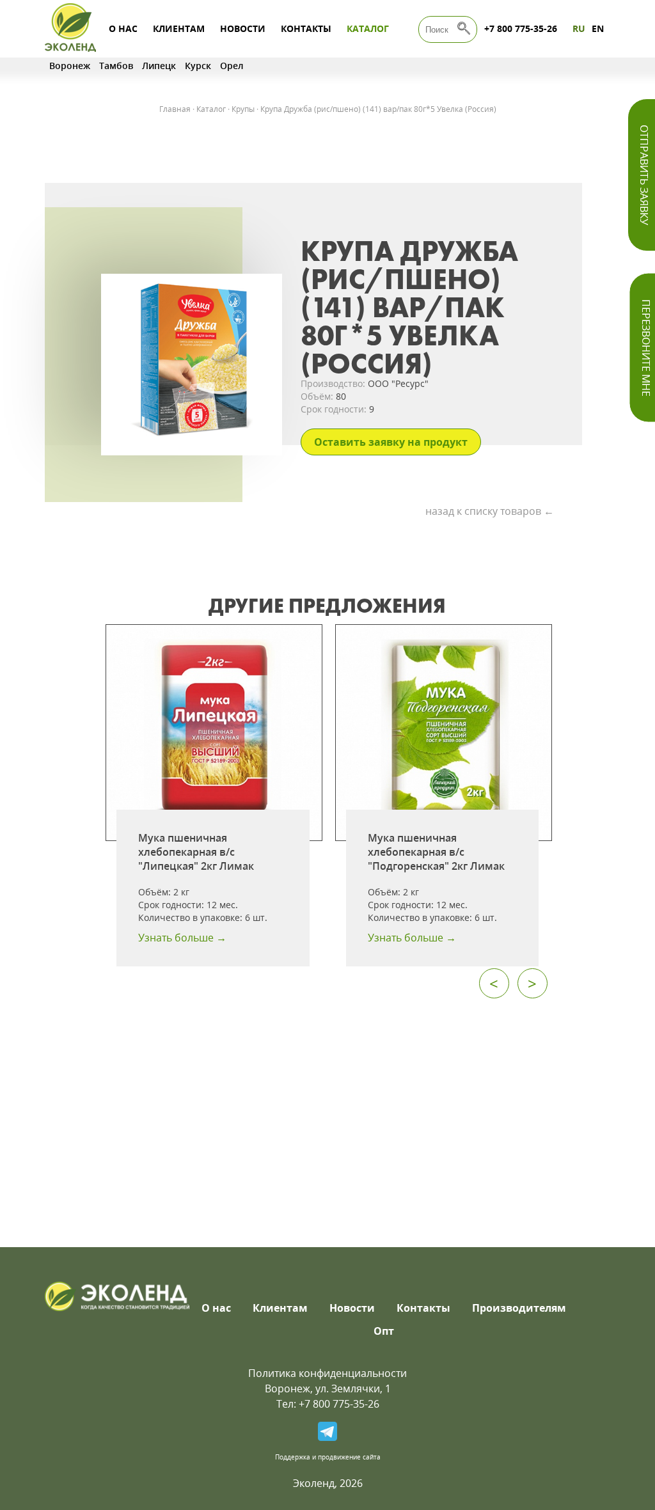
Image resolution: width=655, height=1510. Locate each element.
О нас (123, 28)
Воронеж (69, 65)
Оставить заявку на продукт (391, 442)
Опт (384, 1331)
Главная (175, 109)
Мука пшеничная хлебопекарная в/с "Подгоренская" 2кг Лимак (436, 852)
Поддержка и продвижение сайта (328, 1456)
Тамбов (116, 65)
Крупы (243, 109)
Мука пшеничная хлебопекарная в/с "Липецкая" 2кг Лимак (196, 852)
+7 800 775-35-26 (520, 28)
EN (598, 28)
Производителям (519, 1308)
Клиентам (179, 28)
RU (578, 28)
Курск (198, 65)
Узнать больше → (182, 938)
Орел (232, 65)
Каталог (368, 28)
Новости (242, 28)
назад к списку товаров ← (489, 511)
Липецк (159, 65)
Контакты (306, 28)
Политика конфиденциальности (327, 1373)
